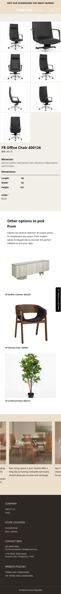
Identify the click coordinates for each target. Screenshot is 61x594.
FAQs (7, 512)
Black (4, 198)
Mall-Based (11, 531)
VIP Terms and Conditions (19, 575)
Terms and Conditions (17, 572)
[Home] (30, 10)
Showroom (11, 528)
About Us (10, 509)
